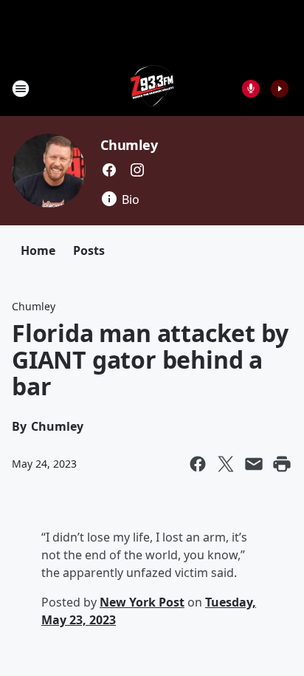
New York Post (142, 602)
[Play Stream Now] (280, 89)
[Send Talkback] (251, 89)
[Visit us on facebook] (109, 170)
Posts (89, 250)
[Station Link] (152, 88)
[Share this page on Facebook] (197, 464)
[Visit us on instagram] (137, 170)
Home (38, 250)
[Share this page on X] (225, 464)
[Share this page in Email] (253, 464)
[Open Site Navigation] (21, 89)
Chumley (129, 145)
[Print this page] (282, 464)
